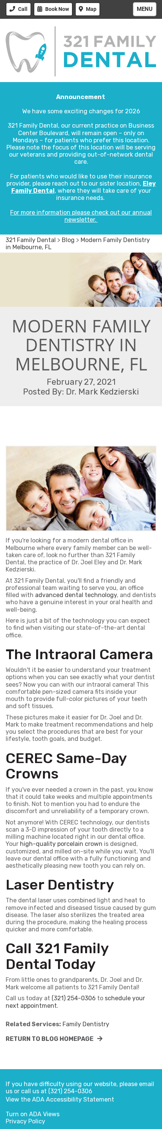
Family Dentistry (86, 1024)
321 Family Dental (31, 240)
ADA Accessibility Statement (73, 1099)
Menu (145, 9)
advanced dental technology (76, 595)
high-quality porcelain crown (61, 843)
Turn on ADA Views (33, 1114)
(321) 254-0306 (74, 998)
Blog (68, 240)
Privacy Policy (25, 1121)
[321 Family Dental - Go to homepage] (81, 51)
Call (23, 9)
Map (91, 9)
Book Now (57, 9)
